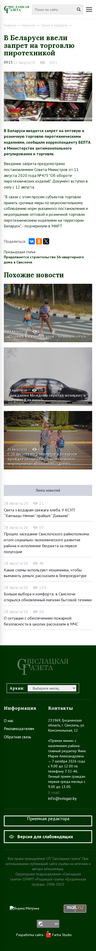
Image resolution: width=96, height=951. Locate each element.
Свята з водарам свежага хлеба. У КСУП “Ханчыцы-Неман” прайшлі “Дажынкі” (39, 512)
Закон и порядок (54, 25)
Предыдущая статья (19, 252)
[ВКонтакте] (32, 241)
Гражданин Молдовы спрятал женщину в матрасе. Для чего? (47, 397)
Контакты (60, 708)
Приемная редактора (48, 818)
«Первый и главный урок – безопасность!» (47, 336)
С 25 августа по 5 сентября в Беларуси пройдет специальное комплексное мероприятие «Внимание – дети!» (42, 459)
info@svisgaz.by (62, 798)
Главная (10, 25)
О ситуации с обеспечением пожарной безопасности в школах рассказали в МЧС (41, 621)
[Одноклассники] (39, 241)
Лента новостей (48, 490)
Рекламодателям (19, 728)
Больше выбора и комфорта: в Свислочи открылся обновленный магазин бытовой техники (48, 596)
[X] (46, 241)
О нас (9, 720)
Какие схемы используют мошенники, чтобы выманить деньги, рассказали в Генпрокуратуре (45, 572)
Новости (28, 25)
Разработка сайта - (31, 934)
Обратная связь (17, 736)
